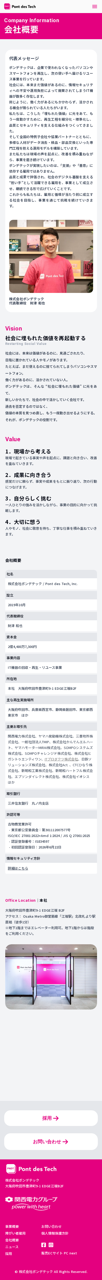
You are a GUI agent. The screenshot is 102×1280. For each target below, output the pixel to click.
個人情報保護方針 (55, 1233)
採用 (8, 1253)
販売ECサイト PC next (59, 1252)
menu (95, 6)
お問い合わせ (51, 1226)
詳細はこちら (18, 868)
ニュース (12, 1246)
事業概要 (12, 1226)
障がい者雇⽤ (15, 1233)
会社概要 (12, 1239)
